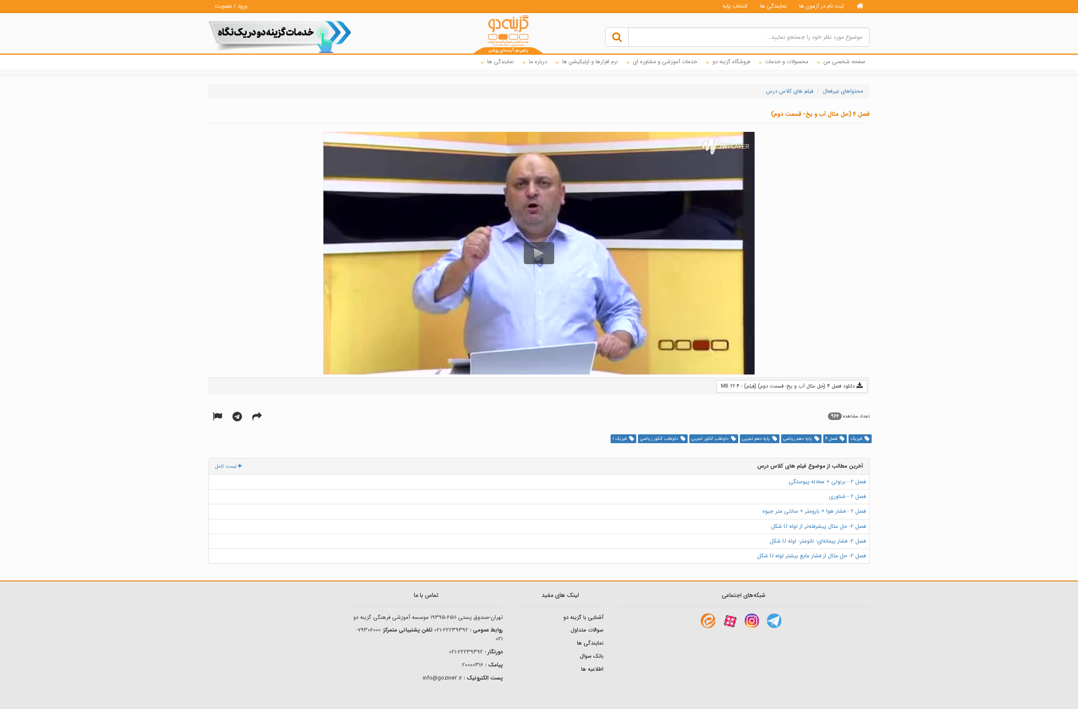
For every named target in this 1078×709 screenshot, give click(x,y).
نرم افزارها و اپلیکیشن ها (590, 61)
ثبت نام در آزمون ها (821, 6)
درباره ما (538, 61)
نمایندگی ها (773, 6)
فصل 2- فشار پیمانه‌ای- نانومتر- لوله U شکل (818, 541)
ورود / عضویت (231, 6)
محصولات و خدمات (786, 61)
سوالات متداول (587, 630)
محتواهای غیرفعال (843, 91)
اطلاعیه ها (592, 669)
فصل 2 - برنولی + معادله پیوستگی (827, 481)
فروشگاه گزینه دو (731, 61)
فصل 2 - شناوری (847, 496)
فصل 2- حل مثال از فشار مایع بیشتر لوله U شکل (811, 555)
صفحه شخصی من (844, 61)
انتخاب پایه (735, 6)
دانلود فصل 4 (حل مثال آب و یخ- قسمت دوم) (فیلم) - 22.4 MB (789, 386)
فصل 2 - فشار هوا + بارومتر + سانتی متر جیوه (814, 511)
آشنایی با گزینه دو (583, 617)
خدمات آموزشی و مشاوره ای (665, 61)
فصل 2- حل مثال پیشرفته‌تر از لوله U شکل (818, 526)
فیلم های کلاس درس (789, 91)
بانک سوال (591, 656)
